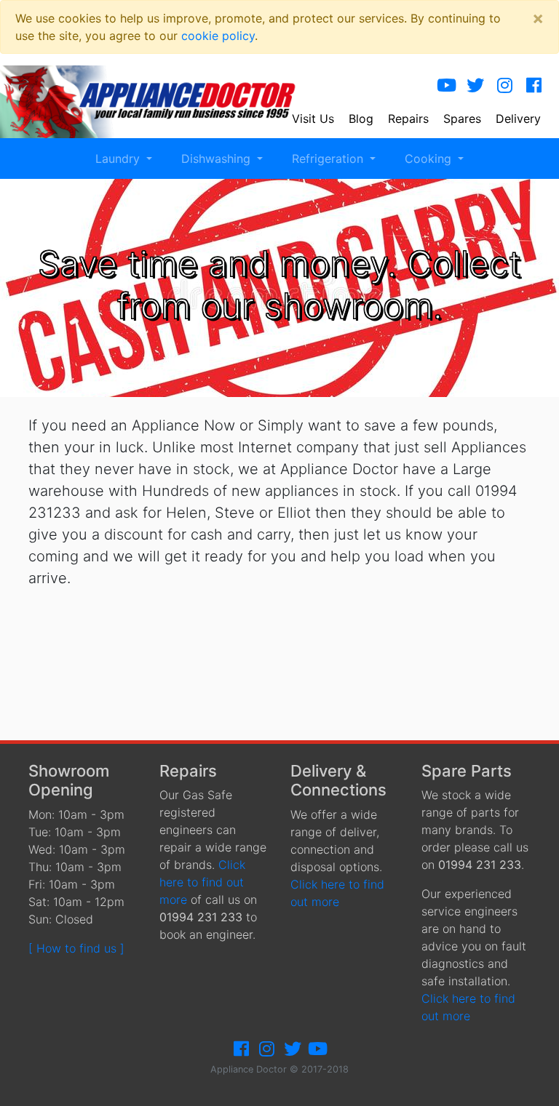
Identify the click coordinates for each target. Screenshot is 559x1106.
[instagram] (504, 85)
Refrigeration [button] (329, 158)
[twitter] (475, 85)
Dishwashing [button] (217, 158)
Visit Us (313, 118)
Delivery (518, 118)
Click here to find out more (202, 882)
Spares (462, 118)
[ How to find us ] (76, 948)
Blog (361, 118)
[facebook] (533, 85)
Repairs (408, 118)
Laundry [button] (119, 158)
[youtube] (446, 85)
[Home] (158, 100)
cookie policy (218, 35)
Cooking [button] (430, 158)
